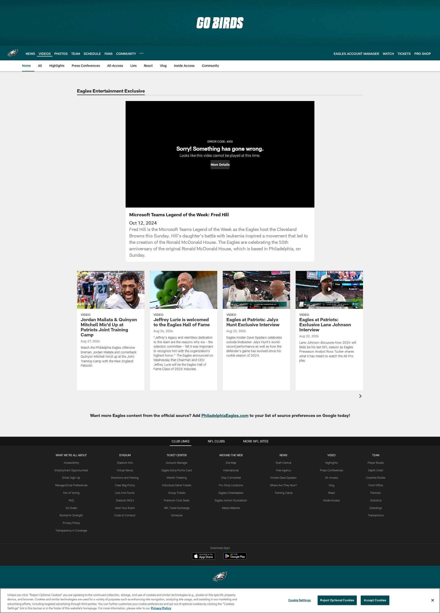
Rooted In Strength (71, 515)
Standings (375, 507)
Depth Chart (375, 470)
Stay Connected (231, 477)
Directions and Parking (125, 477)
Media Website (231, 507)
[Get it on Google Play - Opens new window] (235, 558)
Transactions (376, 515)
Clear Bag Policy (125, 485)
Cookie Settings (299, 600)
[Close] (433, 600)
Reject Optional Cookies (337, 600)
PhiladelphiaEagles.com (224, 415)
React (331, 492)
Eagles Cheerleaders (231, 492)
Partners (376, 492)
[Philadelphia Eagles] (220, 577)
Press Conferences (331, 470)
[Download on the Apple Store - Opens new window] (203, 556)
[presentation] (361, 396)
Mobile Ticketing (177, 477)
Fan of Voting (71, 492)
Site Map (231, 462)
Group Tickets (176, 492)
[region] (220, 600)
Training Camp (284, 492)
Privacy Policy (71, 522)
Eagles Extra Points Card (177, 470)
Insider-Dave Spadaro (283, 477)
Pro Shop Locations (231, 485)
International (231, 470)
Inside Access (331, 500)
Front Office (375, 485)
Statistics (376, 500)
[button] (220, 164)
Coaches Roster (375, 477)
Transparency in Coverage (71, 530)
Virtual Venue (125, 470)
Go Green (71, 507)
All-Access (331, 477)
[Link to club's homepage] (12, 53)
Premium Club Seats (177, 500)
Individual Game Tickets (176, 485)
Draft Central (283, 462)
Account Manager (176, 462)
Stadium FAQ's (125, 500)
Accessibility (71, 462)
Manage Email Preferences (71, 485)
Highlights (331, 462)
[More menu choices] (141, 53)
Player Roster (376, 462)
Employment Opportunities (71, 470)
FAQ (71, 500)
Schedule (176, 515)
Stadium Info (125, 462)
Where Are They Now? (283, 485)
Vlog (331, 485)
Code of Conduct (124, 515)
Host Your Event (125, 507)
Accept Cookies (375, 600)
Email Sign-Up (71, 477)
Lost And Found (125, 492)
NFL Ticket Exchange (176, 507)
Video (331, 455)
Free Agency (283, 470)
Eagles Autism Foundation (231, 500)
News (283, 455)
